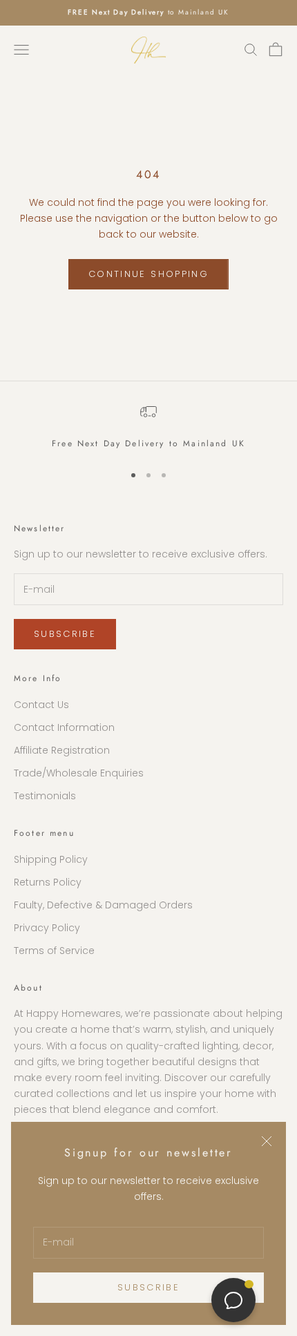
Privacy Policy (47, 928)
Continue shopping (148, 273)
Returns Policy (48, 882)
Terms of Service (54, 950)
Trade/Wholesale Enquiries (79, 773)
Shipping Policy (51, 859)
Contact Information (64, 727)
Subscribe (148, 1287)
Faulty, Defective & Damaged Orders (103, 905)
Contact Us (41, 705)
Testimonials (45, 796)
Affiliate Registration (62, 750)
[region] (148, 426)
